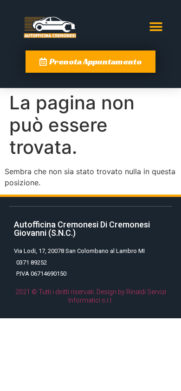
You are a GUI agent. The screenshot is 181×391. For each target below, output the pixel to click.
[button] (155, 27)
